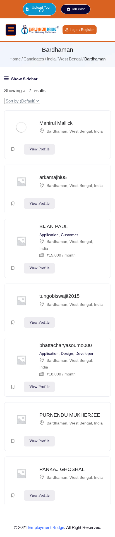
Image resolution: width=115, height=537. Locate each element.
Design (67, 353)
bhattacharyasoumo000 (65, 345)
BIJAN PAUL (53, 226)
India (51, 59)
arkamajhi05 (53, 177)
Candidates (33, 59)
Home (15, 59)
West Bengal (70, 59)
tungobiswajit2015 (59, 296)
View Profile (39, 149)
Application (49, 235)
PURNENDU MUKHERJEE (69, 415)
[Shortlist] (13, 149)
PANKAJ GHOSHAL (62, 469)
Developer (84, 353)
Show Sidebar (23, 79)
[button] (11, 30)
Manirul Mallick (56, 123)
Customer (69, 235)
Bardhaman (57, 131)
